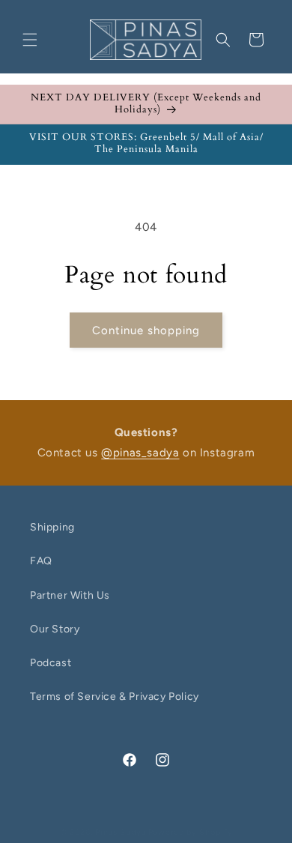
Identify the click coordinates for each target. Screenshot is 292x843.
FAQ (41, 561)
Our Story (54, 629)
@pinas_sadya (140, 452)
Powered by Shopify (190, 832)
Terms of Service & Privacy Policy (114, 696)
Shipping (52, 527)
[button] (29, 39)
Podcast (50, 662)
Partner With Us (70, 595)
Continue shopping (146, 330)
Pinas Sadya (120, 832)
